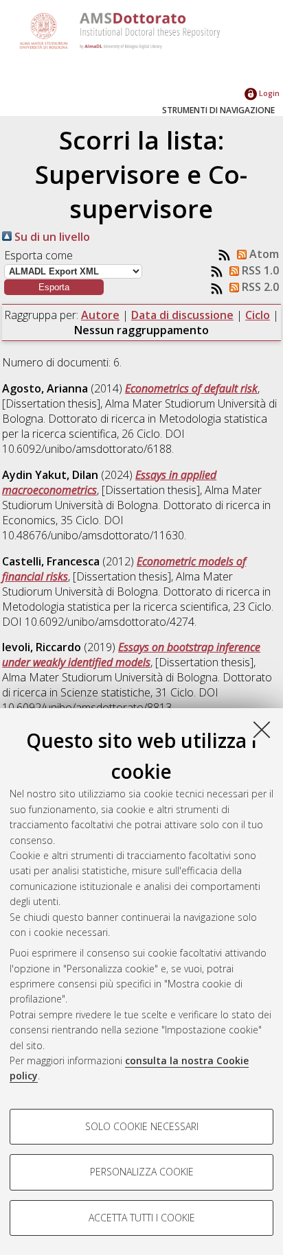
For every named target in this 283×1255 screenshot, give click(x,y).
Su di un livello (51, 236)
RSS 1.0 (259, 270)
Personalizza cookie (142, 1171)
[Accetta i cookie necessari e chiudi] (262, 729)
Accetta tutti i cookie (142, 1217)
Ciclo (257, 314)
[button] (54, 287)
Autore (100, 314)
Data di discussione (182, 314)
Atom (263, 253)
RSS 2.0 (259, 286)
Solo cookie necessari (142, 1126)
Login (268, 93)
